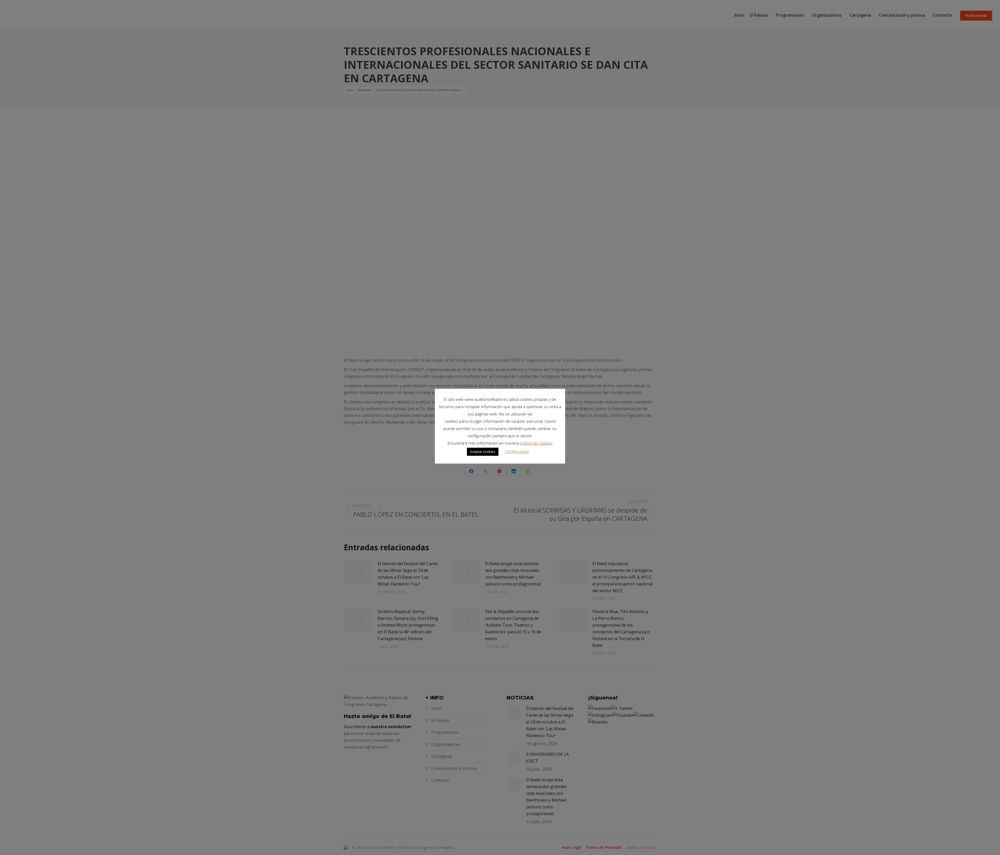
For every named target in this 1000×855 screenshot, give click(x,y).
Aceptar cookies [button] (482, 451)
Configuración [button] (517, 451)
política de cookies (536, 443)
